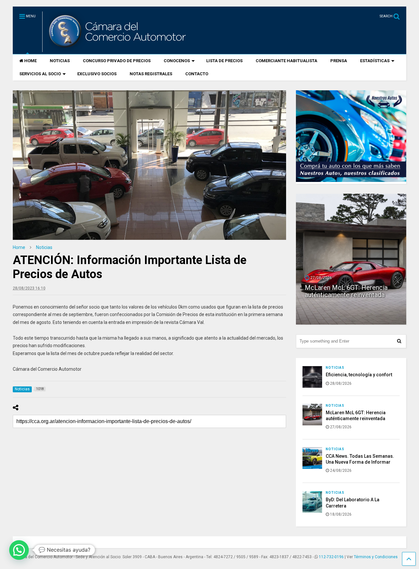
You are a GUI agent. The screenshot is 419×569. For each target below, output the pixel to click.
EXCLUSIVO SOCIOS (97, 73)
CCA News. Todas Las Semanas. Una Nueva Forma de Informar (349, 287)
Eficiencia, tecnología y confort (359, 374)
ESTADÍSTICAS (375, 60)
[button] (19, 550)
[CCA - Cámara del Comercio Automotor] (116, 49)
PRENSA (338, 60)
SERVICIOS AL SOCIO (40, 73)
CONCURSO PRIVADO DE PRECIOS (117, 60)
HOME (30, 60)
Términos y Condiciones (376, 557)
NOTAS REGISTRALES (151, 73)
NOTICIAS (60, 60)
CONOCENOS (177, 60)
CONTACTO (196, 73)
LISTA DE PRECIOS (224, 60)
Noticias (335, 367)
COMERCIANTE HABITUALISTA (286, 60)
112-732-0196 (331, 557)
